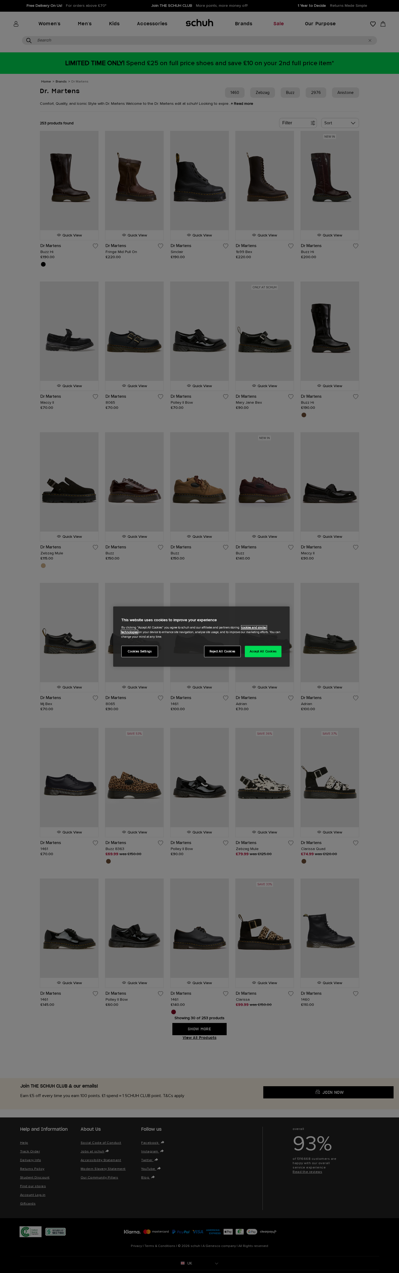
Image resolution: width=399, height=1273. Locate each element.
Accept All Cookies (263, 651)
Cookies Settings (139, 651)
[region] (201, 636)
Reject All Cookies (222, 651)
